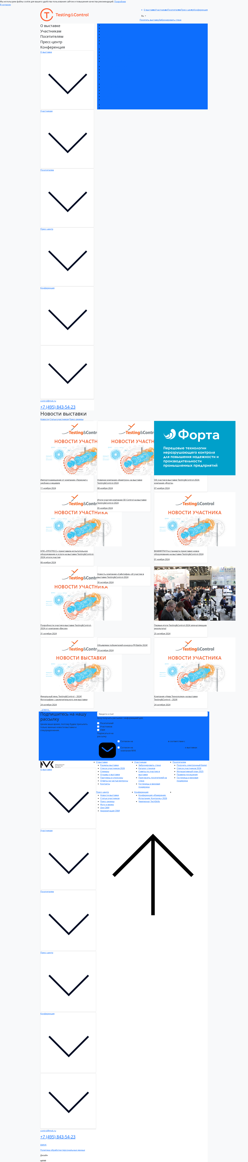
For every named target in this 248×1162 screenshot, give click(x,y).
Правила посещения (111, 75)
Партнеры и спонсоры (112, 37)
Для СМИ (105, 96)
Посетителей (106, 723)
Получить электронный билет (116, 66)
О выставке (46, 52)
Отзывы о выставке (111, 34)
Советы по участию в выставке (116, 55)
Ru (142, 15)
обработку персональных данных (150, 741)
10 (48, 710)
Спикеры (105, 31)
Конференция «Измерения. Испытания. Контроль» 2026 (129, 104)
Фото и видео (108, 93)
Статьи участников (111, 87)
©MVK (43, 1146)
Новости (44, 419)
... (41, 710)
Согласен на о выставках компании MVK (159, 749)
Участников (106, 726)
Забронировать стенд (112, 48)
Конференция (47, 288)
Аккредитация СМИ (111, 99)
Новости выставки (110, 84)
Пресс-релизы (108, 90)
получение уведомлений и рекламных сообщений (158, 747)
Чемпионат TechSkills (112, 107)
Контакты (106, 43)
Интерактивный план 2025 (114, 72)
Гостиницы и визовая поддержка (117, 61)
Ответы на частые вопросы (115, 40)
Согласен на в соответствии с (159, 743)
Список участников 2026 (113, 28)
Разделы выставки (110, 25)
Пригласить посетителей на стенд (118, 58)
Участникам (46, 111)
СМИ (102, 729)
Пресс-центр (46, 229)
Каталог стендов (109, 52)
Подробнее (120, 1)
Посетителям (47, 170)
